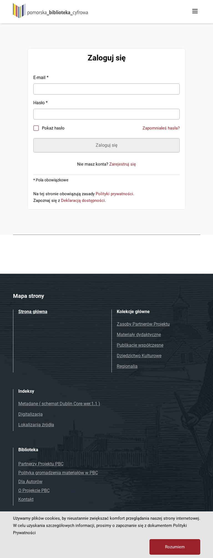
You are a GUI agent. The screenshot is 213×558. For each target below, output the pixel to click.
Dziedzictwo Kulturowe (139, 355)
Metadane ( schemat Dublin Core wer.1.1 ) (59, 403)
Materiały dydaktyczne (139, 334)
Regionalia (127, 366)
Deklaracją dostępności (83, 200)
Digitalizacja (30, 414)
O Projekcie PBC (34, 490)
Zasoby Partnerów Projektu (143, 324)
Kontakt (26, 499)
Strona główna (32, 311)
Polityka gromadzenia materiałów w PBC (58, 472)
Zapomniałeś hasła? (161, 128)
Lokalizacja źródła (36, 424)
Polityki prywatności (114, 193)
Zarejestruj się (122, 164)
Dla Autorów (30, 481)
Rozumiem (175, 546)
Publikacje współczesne (140, 345)
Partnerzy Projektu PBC (41, 463)
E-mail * (41, 77)
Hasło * (40, 102)
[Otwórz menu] (195, 11)
